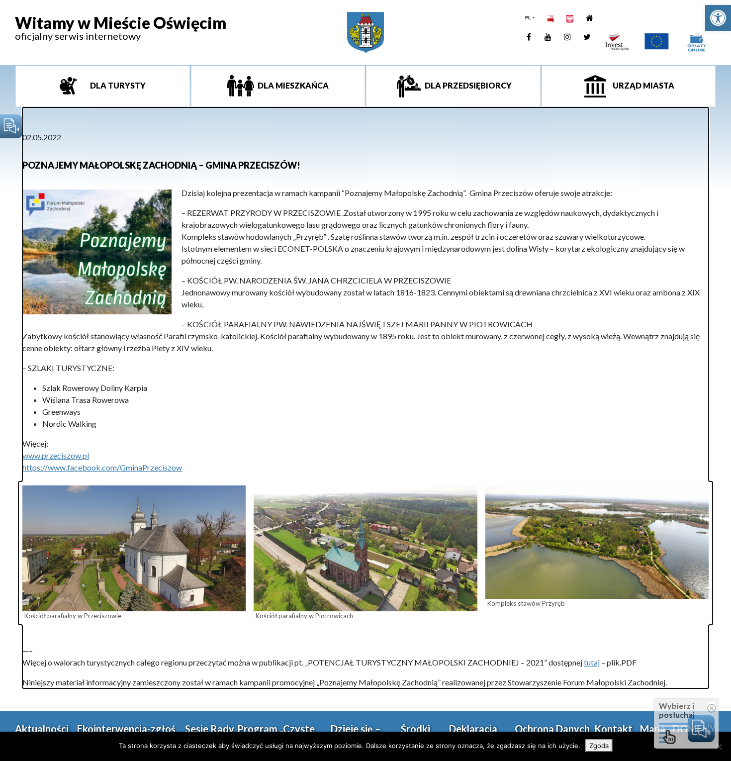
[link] (718, 18)
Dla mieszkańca (292, 85)
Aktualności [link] (42, 729)
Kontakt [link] (613, 729)
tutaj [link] (592, 662)
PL (528, 17)
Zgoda (599, 746)
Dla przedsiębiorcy (467, 85)
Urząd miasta (642, 85)
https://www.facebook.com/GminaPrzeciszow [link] (102, 467)
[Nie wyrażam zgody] (719, 747)
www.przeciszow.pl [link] (55, 455)
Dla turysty (117, 85)
